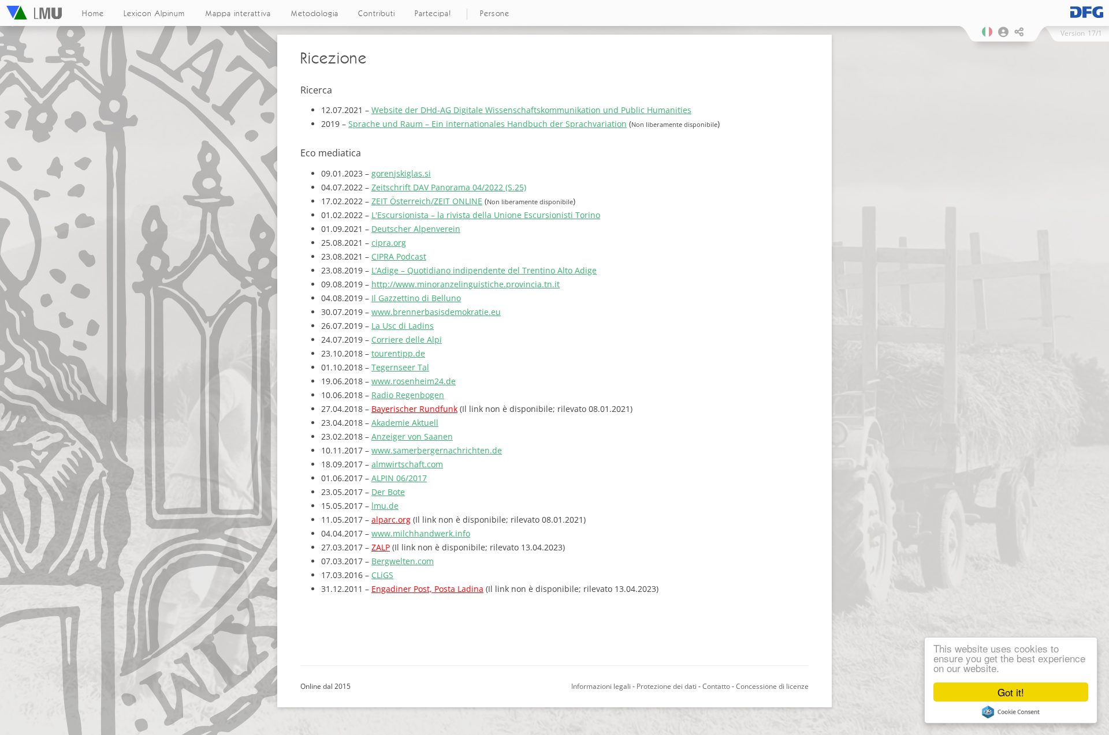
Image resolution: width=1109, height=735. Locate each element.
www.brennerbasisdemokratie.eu (436, 311)
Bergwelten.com (402, 561)
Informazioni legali (601, 686)
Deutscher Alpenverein (415, 228)
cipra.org (388, 242)
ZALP (380, 547)
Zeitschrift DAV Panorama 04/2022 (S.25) (448, 187)
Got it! (1011, 692)
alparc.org (391, 519)
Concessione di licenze (772, 686)
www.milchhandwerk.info (420, 533)
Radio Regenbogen (407, 394)
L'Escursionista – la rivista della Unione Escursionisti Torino (485, 214)
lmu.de (385, 505)
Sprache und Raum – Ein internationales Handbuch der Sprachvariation (487, 123)
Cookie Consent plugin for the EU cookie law (1011, 712)
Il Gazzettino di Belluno (416, 297)
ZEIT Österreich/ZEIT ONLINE (426, 201)
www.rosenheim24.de (413, 381)
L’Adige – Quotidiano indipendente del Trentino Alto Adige (484, 270)
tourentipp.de (398, 353)
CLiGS (382, 574)
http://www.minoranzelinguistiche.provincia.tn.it (465, 284)
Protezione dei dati (667, 686)
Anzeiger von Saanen (412, 436)
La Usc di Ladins (402, 325)
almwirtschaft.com (407, 464)
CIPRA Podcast (398, 256)
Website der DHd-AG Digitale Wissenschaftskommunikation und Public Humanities (531, 109)
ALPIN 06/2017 (399, 477)
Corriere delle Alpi (406, 339)
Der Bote (388, 491)
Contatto (716, 686)
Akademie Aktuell (404, 422)
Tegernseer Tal (400, 367)
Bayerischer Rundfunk (414, 408)
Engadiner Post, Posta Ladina (427, 588)
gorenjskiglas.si (401, 173)
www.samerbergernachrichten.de (436, 450)
